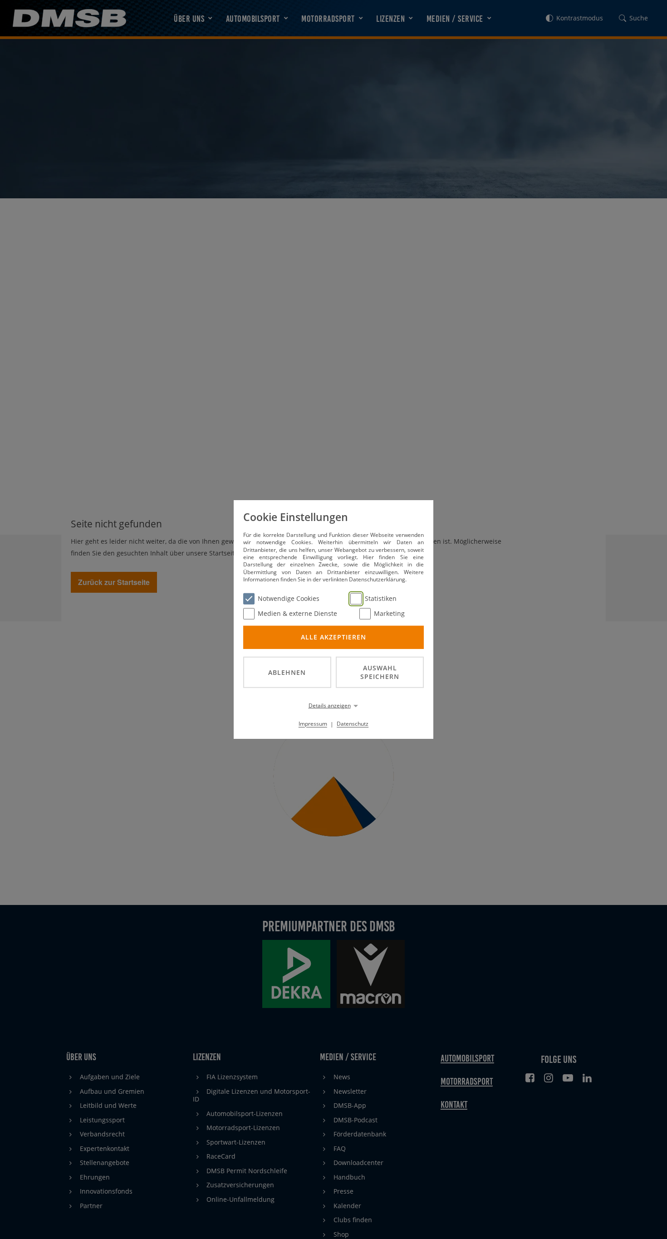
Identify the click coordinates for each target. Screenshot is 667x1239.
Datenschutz (352, 724)
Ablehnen (287, 672)
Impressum (313, 724)
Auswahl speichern (379, 672)
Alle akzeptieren (333, 637)
